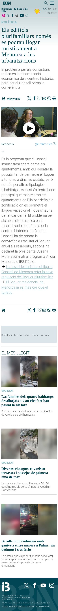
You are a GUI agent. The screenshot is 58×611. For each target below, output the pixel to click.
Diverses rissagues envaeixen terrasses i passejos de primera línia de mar (24, 473)
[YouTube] (22, 15)
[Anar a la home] (3, 15)
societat (7, 390)
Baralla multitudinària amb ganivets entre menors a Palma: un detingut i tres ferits (28, 545)
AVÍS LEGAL (30, 606)
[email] (44, 98)
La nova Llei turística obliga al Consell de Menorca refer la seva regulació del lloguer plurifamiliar (27, 272)
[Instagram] (16, 15)
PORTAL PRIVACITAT (42, 606)
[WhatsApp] (49, 98)
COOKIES (5, 606)
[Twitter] (29, 98)
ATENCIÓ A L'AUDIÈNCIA (17, 606)
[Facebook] (12, 15)
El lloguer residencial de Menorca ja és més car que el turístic (24, 287)
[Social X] (8, 15)
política (9, 22)
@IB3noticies (43, 144)
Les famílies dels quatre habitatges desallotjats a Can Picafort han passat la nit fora (27, 401)
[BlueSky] (27, 15)
